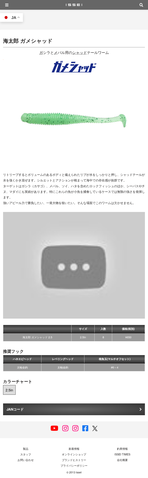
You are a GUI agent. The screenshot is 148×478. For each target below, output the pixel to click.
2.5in (9, 389)
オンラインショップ (74, 454)
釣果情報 (122, 449)
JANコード (15, 409)
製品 (25, 449)
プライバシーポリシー (74, 465)
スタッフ (25, 454)
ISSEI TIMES (122, 454)
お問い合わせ (26, 460)
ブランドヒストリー (74, 460)
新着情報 (74, 449)
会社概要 (122, 460)
